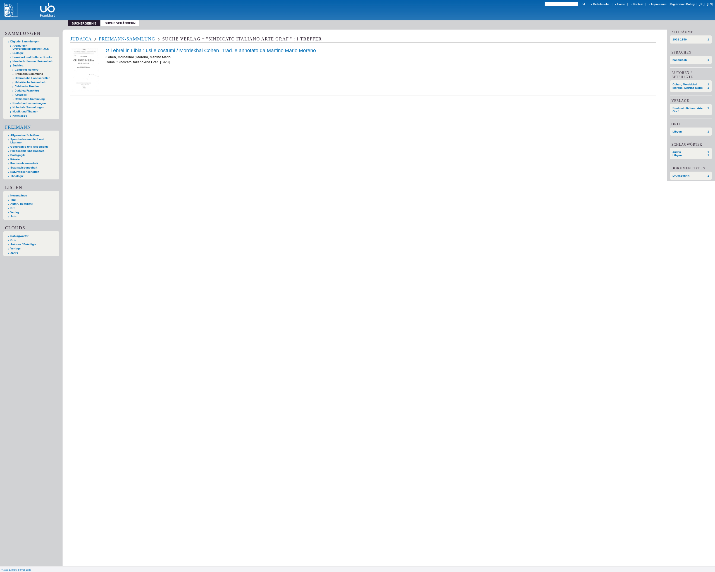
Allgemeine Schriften (24, 135)
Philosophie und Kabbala (27, 150)
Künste (15, 159)
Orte (13, 240)
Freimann (18, 127)
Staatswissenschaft (23, 167)
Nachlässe (20, 115)
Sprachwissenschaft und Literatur (27, 141)
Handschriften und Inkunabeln (33, 61)
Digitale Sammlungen (24, 41)
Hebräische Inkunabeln (30, 82)
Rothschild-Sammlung (30, 98)
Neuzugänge (18, 195)
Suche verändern (120, 23)
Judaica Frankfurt (27, 90)
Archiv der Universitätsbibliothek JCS (31, 47)
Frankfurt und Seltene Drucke (33, 57)
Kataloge (21, 94)
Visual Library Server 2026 (16, 569)
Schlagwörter (19, 235)
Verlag (14, 212)
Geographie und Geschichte (29, 146)
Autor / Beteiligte (21, 203)
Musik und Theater (25, 111)
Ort (12, 208)
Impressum (658, 4)
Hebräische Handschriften (32, 78)
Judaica (18, 65)
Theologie (17, 175)
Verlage (15, 248)
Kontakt (638, 4)
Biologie (18, 52)
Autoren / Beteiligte (23, 244)
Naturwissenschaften (24, 171)
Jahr (13, 216)
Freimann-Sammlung (29, 73)
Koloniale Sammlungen (28, 107)
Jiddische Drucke (27, 86)
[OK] (583, 4)
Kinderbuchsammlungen (29, 103)
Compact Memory (27, 69)
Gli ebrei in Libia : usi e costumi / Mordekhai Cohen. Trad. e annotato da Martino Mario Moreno (211, 50)
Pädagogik (17, 155)
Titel (13, 199)
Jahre (14, 252)
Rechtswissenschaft (24, 163)
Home (621, 4)
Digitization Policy (682, 4)
